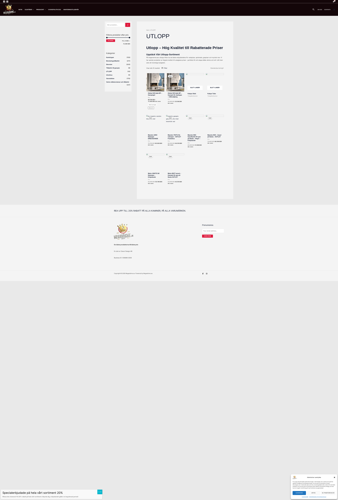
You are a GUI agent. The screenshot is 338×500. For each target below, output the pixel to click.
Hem (147, 30)
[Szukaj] (127, 25)
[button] (334, 477)
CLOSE (100, 492)
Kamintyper (110, 57)
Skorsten (109, 64)
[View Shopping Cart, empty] (333, 1)
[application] (33, 9)
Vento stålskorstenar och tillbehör (117, 82)
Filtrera (110, 40)
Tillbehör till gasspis (113, 68)
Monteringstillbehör (113, 61)
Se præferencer (328, 493)
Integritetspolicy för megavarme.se (317, 496)
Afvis (313, 493)
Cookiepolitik (305, 496)
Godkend (299, 493)
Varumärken (110, 78)
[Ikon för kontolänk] (334, 9)
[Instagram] (7, 2)
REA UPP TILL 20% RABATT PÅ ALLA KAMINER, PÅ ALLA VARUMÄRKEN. (150, 210)
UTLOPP (109, 71)
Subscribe (207, 236)
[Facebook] (4, 2)
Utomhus (109, 75)
